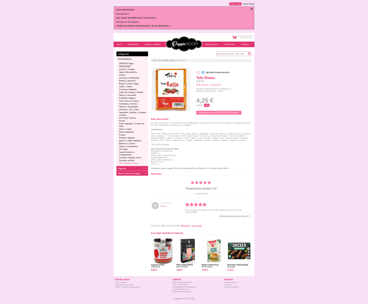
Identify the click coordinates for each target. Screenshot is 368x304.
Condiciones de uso (180, 289)
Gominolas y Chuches (128, 104)
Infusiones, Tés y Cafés (129, 109)
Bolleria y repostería (127, 81)
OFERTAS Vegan (126, 63)
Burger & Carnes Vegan (129, 84)
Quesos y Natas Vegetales (130, 141)
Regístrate (185, 226)
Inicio (155, 60)
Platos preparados (126, 132)
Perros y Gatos (125, 129)
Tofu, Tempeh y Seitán (128, 163)
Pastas (122, 121)
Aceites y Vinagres (127, 69)
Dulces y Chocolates (127, 95)
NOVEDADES (125, 66)
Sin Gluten (123, 149)
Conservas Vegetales (128, 89)
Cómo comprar (121, 282)
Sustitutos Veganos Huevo (130, 158)
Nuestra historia (230, 282)
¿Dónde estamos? (231, 287)
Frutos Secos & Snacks (129, 101)
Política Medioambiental (181, 282)
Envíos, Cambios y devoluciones (127, 287)
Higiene (122, 168)
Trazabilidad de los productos (184, 287)
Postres (122, 135)
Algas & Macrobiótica (128, 72)
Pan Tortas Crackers (127, 118)
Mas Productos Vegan (129, 173)
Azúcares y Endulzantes (129, 78)
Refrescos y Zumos (127, 143)
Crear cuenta (235, 4)
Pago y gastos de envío (124, 285)
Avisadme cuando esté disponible (218, 113)
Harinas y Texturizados (128, 107)
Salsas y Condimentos (128, 146)
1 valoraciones (215, 85)
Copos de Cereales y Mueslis (131, 92)
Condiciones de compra (181, 292)
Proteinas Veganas (127, 138)
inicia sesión (196, 226)
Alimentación (125, 58)
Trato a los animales (180, 285)
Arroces (122, 75)
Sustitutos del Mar (126, 160)
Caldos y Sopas (125, 86)
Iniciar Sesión (248, 4)
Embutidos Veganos (127, 98)
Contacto (227, 285)
